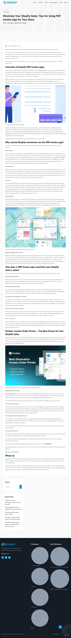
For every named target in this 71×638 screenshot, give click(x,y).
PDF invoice (16, 138)
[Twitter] (9, 557)
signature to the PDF (59, 157)
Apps (46, 2)
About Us (40, 2)
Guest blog (6, 12)
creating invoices (14, 169)
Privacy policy (55, 634)
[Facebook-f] (2, 557)
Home (34, 2)
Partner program (54, 2)
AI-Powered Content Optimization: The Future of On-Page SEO (13, 502)
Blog (61, 2)
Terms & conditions (66, 634)
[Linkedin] (6, 557)
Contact (66, 2)
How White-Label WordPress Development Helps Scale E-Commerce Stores (12, 524)
